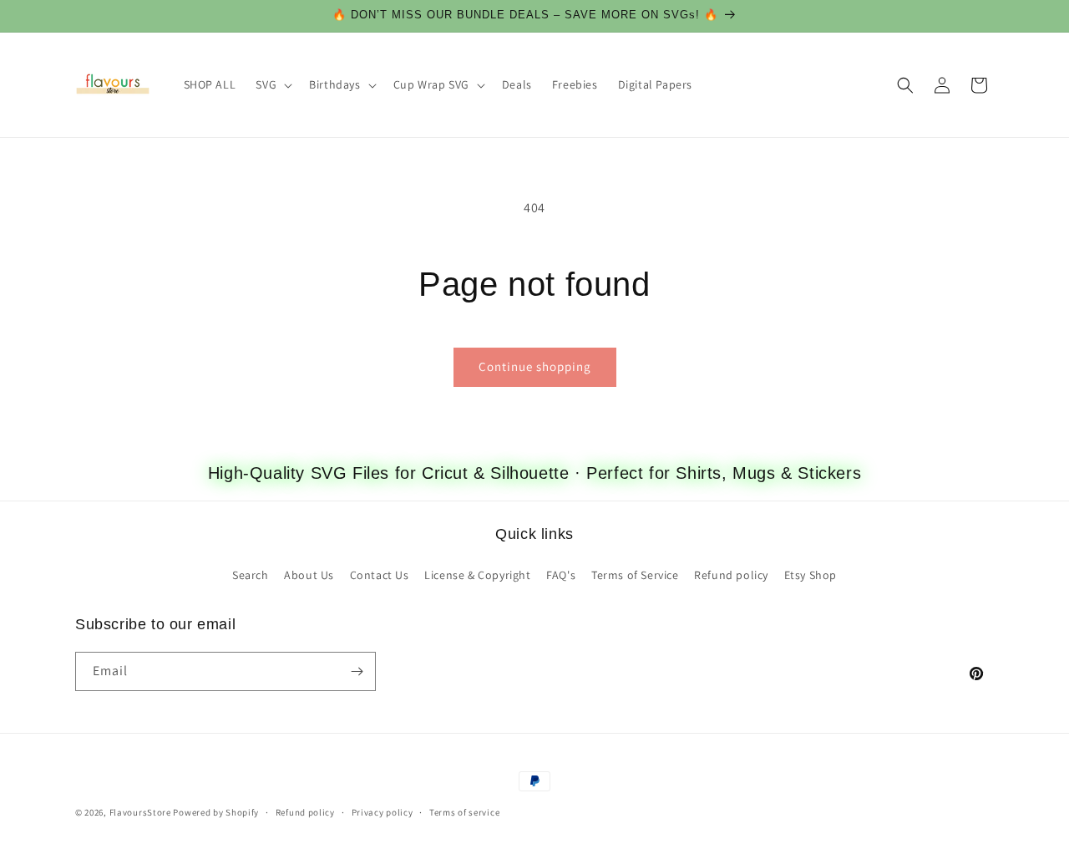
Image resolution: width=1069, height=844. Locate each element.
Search (250, 574)
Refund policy (731, 574)
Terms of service (464, 812)
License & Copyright (477, 574)
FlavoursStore (140, 812)
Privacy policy (382, 812)
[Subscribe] (356, 671)
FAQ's (560, 574)
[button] (272, 84)
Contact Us (379, 574)
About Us (309, 574)
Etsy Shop (810, 574)
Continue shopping (535, 366)
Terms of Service (635, 574)
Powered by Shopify (216, 812)
